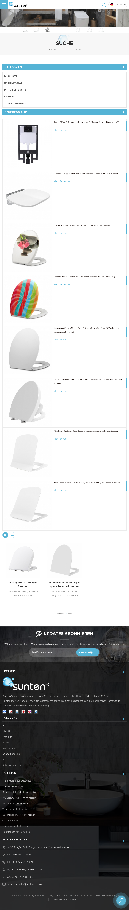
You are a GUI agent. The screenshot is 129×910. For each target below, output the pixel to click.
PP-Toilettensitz (15, 89)
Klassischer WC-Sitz (12, 786)
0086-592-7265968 (22, 854)
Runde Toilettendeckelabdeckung (20, 792)
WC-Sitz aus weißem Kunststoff (19, 797)
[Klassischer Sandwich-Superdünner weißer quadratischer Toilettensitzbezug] (28, 453)
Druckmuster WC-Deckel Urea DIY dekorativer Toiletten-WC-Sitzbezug (84, 276)
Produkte (7, 737)
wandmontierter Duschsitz (16, 780)
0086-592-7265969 (22, 862)
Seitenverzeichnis (11, 765)
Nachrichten (9, 748)
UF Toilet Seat (13, 83)
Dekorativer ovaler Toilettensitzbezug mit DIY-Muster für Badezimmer (84, 225)
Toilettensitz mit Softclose (16, 831)
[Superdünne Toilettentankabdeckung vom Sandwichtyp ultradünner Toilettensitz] (28, 505)
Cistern (9, 96)
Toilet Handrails (15, 103)
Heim (54, 49)
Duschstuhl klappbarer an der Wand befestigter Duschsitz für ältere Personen (86, 173)
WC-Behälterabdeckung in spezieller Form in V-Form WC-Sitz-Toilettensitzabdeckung (64, 584)
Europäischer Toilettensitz (16, 826)
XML (86, 895)
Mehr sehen (60, 130)
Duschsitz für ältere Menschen (18, 814)
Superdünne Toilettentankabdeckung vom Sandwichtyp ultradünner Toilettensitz (88, 482)
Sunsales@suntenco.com (28, 869)
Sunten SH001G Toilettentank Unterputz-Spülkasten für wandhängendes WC (86, 122)
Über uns (7, 731)
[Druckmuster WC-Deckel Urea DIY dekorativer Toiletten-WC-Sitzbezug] (28, 299)
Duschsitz (11, 76)
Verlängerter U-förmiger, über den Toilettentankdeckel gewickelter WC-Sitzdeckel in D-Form (23, 584)
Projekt (6, 742)
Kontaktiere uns (11, 754)
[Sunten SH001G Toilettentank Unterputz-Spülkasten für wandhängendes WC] (28, 144)
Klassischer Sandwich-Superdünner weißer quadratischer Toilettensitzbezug (86, 431)
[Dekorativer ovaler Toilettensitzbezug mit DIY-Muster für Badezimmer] (28, 247)
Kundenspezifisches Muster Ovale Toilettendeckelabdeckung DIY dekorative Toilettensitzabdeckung (86, 330)
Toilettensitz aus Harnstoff (16, 803)
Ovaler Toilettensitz (12, 820)
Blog (4, 759)
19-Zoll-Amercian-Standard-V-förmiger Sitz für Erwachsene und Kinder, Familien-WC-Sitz (88, 381)
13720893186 (26, 876)
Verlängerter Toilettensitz (15, 809)
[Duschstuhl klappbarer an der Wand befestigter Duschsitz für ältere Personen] (28, 196)
